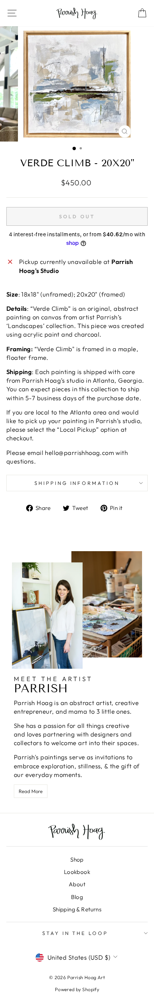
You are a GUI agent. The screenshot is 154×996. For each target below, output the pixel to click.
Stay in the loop (75, 933)
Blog (77, 897)
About (77, 884)
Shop (77, 859)
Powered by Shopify (77, 989)
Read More (31, 791)
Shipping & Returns (77, 909)
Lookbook (77, 871)
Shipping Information (77, 483)
